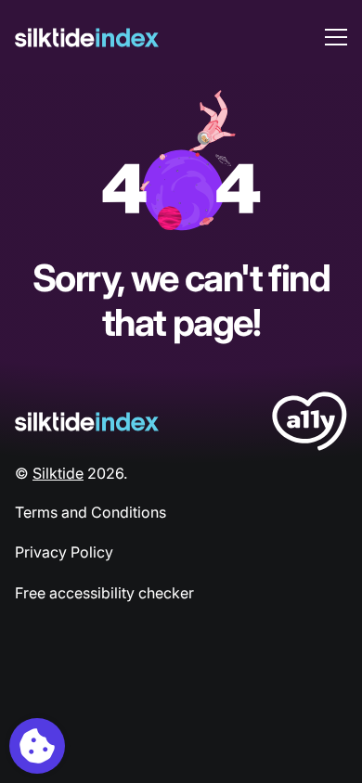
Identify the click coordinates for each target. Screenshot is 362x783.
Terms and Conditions (90, 512)
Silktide (58, 473)
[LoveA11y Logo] (309, 424)
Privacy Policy (64, 552)
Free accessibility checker (104, 593)
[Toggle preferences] (37, 746)
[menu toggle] (336, 37)
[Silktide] (87, 37)
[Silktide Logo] (87, 421)
